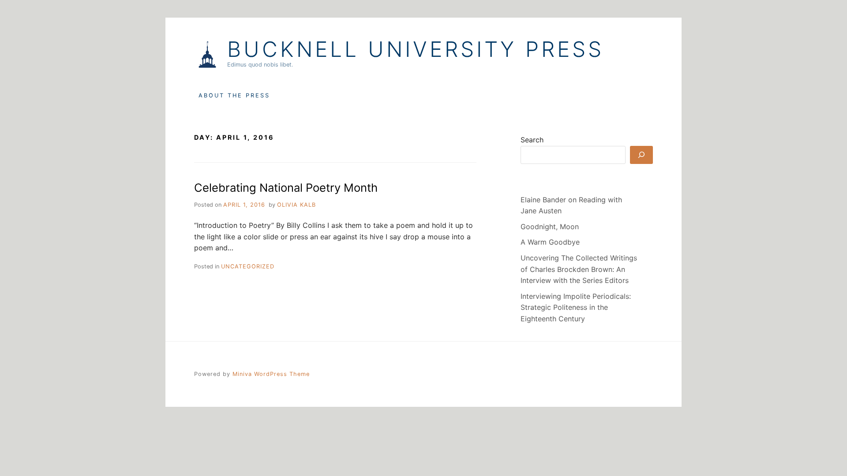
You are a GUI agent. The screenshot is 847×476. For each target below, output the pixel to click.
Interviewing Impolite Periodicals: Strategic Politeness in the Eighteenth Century (576, 307)
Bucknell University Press (415, 49)
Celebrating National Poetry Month (286, 187)
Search (532, 139)
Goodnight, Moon (550, 226)
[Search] (641, 155)
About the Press (234, 95)
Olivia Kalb (296, 204)
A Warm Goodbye (550, 242)
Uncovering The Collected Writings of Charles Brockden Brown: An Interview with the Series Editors (579, 269)
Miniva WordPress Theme (271, 374)
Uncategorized (247, 266)
